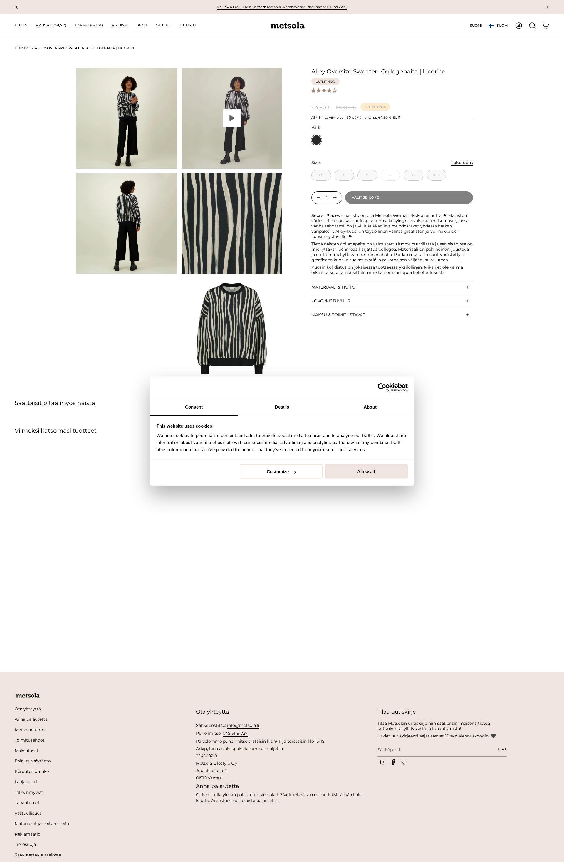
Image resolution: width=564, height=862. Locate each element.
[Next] (546, 7)
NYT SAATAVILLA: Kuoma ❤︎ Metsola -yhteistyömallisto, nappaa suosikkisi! (282, 7)
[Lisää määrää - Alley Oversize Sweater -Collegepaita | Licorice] (336, 197)
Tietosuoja (25, 844)
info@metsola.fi (243, 725)
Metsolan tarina (31, 729)
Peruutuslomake (32, 771)
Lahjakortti (26, 781)
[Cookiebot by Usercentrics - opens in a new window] (382, 387)
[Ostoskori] (546, 26)
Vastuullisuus (28, 813)
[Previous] (17, 7)
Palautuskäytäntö (33, 761)
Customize (278, 471)
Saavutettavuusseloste (38, 855)
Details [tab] (282, 406)
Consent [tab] (194, 406)
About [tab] (370, 406)
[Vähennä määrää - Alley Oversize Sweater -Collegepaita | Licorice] (317, 197)
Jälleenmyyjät (29, 792)
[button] (50, 26)
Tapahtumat (27, 802)
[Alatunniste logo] (28, 695)
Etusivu (23, 48)
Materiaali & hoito (333, 287)
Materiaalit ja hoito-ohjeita (42, 823)
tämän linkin (351, 794)
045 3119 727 (235, 733)
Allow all (366, 471)
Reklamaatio (28, 834)
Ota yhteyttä (28, 709)
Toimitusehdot (30, 740)
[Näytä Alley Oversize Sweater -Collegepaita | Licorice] (232, 118)
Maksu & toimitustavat (338, 314)
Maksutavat (26, 750)
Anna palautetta (31, 719)
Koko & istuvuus (330, 301)
